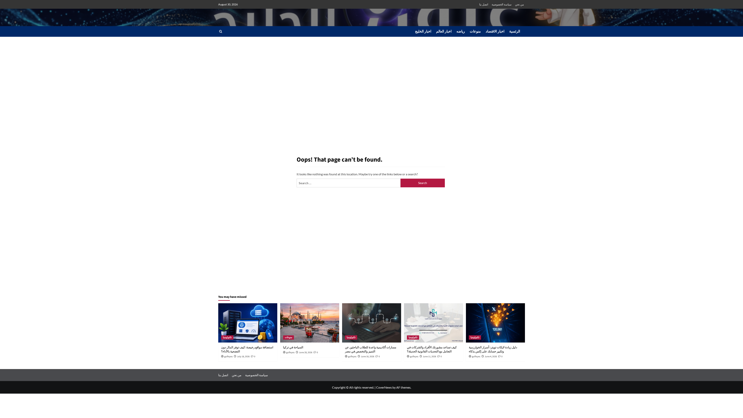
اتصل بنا (483, 4)
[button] (220, 31)
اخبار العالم (444, 31)
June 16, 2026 (367, 356)
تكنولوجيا (227, 337)
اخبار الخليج (423, 31)
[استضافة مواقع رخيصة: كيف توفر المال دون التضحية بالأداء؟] (247, 323)
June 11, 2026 (429, 356)
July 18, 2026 (243, 356)
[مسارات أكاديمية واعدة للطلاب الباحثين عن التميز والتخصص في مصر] (371, 323)
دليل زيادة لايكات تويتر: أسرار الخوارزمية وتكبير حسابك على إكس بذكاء (493, 349)
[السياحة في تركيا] (309, 323)
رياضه (460, 31)
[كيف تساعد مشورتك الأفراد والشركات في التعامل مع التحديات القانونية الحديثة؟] (433, 323)
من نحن (519, 4)
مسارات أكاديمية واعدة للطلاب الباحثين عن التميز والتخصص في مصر (370, 349)
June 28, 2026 (305, 352)
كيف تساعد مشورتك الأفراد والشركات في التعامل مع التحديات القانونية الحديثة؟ (432, 349)
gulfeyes (228, 356)
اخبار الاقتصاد (495, 31)
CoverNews (384, 387)
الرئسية (514, 31)
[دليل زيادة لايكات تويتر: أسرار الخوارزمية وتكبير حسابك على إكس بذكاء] (495, 323)
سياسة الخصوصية (502, 4)
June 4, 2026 (491, 356)
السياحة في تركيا (293, 347)
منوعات (475, 31)
